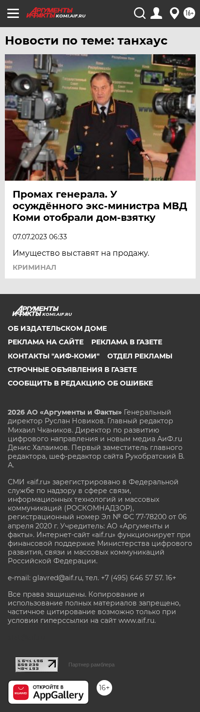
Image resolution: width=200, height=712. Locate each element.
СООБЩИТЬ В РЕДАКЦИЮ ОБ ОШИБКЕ (80, 383)
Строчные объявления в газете (72, 369)
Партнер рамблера (91, 664)
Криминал (34, 267)
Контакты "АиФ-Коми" (54, 356)
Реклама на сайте (45, 342)
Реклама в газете (126, 342)
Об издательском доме (57, 328)
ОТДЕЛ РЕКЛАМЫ (139, 356)
